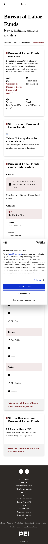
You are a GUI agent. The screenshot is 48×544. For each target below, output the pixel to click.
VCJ (24, 518)
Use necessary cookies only (24, 300)
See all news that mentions (23, 450)
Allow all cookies (24, 287)
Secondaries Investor (24, 515)
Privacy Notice (41, 523)
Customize (23, 293)
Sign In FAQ (29, 523)
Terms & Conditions (29, 527)
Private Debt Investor (24, 499)
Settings (37, 280)
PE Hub (24, 492)
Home (2, 523)
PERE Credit (24, 509)
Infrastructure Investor (24, 486)
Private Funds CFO (24, 502)
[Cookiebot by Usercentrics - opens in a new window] (35, 242)
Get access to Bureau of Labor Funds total (14, 88)
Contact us (19, 523)
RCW (24, 505)
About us (10, 523)
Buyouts (24, 482)
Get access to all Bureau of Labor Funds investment (23, 404)
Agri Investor (24, 479)
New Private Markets (24, 489)
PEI (24, 496)
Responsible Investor (24, 512)
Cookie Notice (15, 527)
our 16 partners (15, 254)
